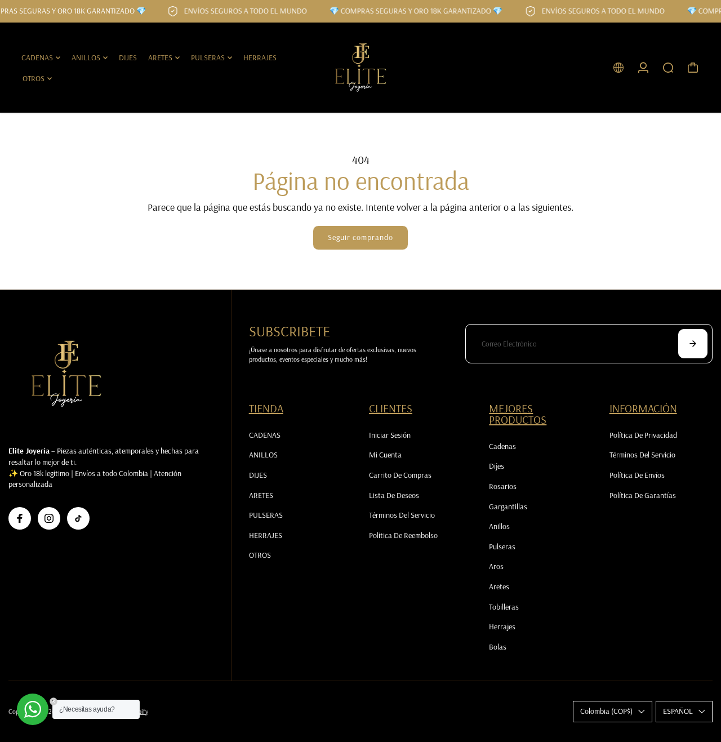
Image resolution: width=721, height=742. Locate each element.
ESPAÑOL (678, 711)
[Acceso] (643, 67)
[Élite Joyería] (360, 68)
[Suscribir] (692, 343)
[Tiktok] (78, 518)
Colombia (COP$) (606, 711)
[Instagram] (49, 518)
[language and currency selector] (618, 67)
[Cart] (693, 67)
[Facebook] (19, 518)
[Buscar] (668, 67)
